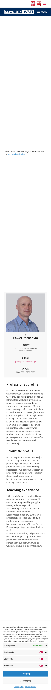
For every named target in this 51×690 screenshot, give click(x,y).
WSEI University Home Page (17, 151)
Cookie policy (19, 687)
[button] (42, 12)
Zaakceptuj (25, 681)
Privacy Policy (30, 687)
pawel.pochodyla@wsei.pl (25, 361)
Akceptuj (25, 673)
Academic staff (38, 151)
